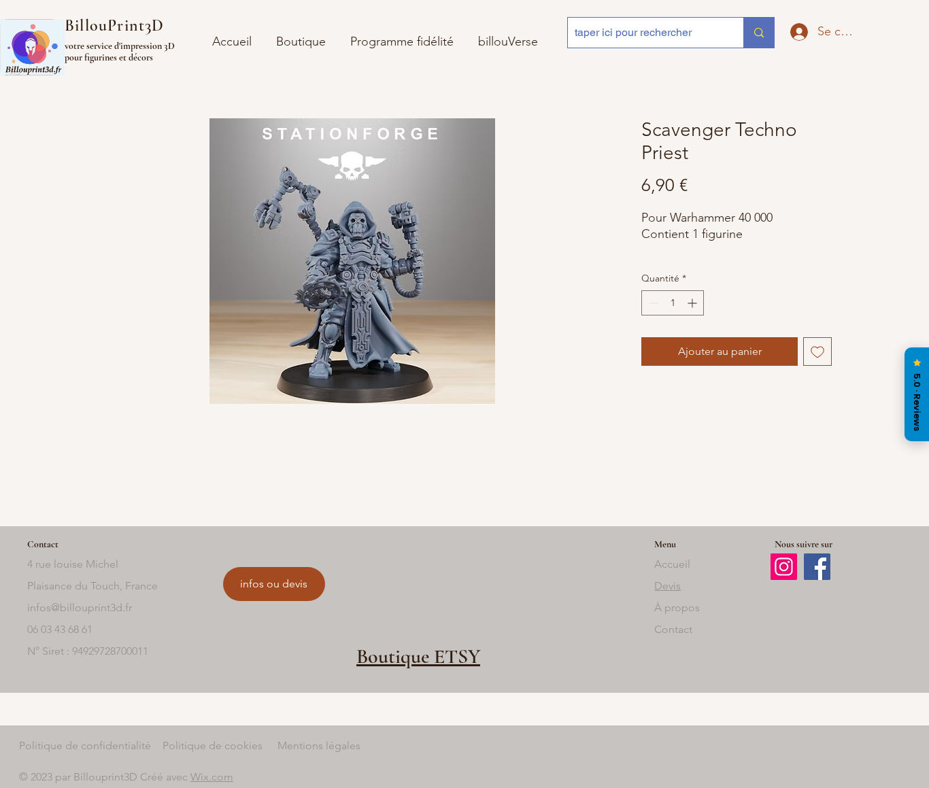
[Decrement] (651, 303)
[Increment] (693, 303)
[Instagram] (784, 566)
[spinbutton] (672, 303)
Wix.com (211, 776)
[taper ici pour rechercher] (758, 33)
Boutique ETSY (418, 656)
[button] (508, 36)
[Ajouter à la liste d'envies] (817, 351)
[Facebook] (817, 566)
